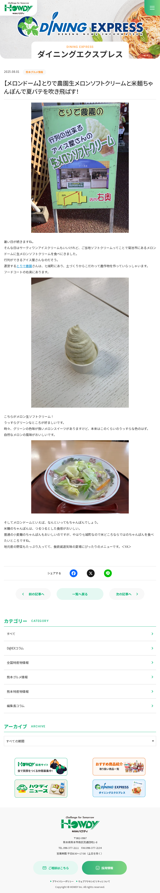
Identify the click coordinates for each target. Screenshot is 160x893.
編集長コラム (16, 705)
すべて (11, 633)
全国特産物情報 (18, 662)
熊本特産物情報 (18, 691)
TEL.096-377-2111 (69, 848)
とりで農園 (24, 265)
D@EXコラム (15, 648)
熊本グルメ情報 (17, 677)
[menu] (152, 8)
